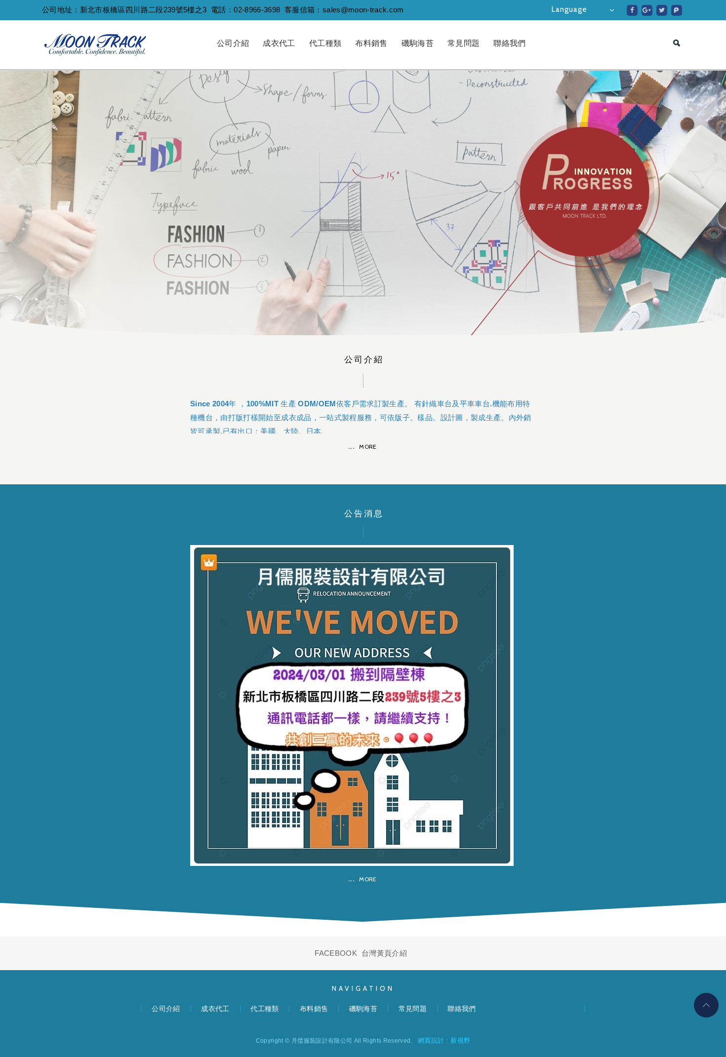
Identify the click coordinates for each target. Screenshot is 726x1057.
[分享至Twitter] (661, 10)
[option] (363, 203)
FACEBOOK (336, 953)
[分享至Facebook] (632, 10)
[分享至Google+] (647, 10)
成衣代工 (279, 43)
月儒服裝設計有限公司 (95, 45)
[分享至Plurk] (676, 10)
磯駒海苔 (418, 43)
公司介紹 (233, 43)
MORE (367, 446)
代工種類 (325, 43)
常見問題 (463, 43)
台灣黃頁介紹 (384, 953)
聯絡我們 (509, 43)
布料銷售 (371, 43)
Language (569, 9)
